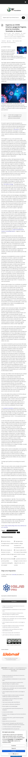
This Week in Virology (8, 184)
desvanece (16, 129)
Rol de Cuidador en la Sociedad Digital (9, 706)
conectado (14, 574)
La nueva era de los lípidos (7, 712)
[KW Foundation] (14, 9)
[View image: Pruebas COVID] (14, 93)
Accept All (13, 751)
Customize (13, 745)
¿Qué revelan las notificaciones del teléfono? (11, 634)
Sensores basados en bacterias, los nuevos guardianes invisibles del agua (7, 552)
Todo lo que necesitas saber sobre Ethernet (11, 632)
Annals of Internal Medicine (12, 530)
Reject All (14, 748)
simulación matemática (8, 408)
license (19, 645)
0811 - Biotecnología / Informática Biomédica (14, 35)
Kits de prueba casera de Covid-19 (9, 532)
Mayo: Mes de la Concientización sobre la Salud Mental (13, 616)
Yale (18, 532)
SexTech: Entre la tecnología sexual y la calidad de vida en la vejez (7, 543)
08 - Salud (8, 33)
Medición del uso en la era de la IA (9, 721)
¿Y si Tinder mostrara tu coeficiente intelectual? (11, 726)
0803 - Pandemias (16, 33)
